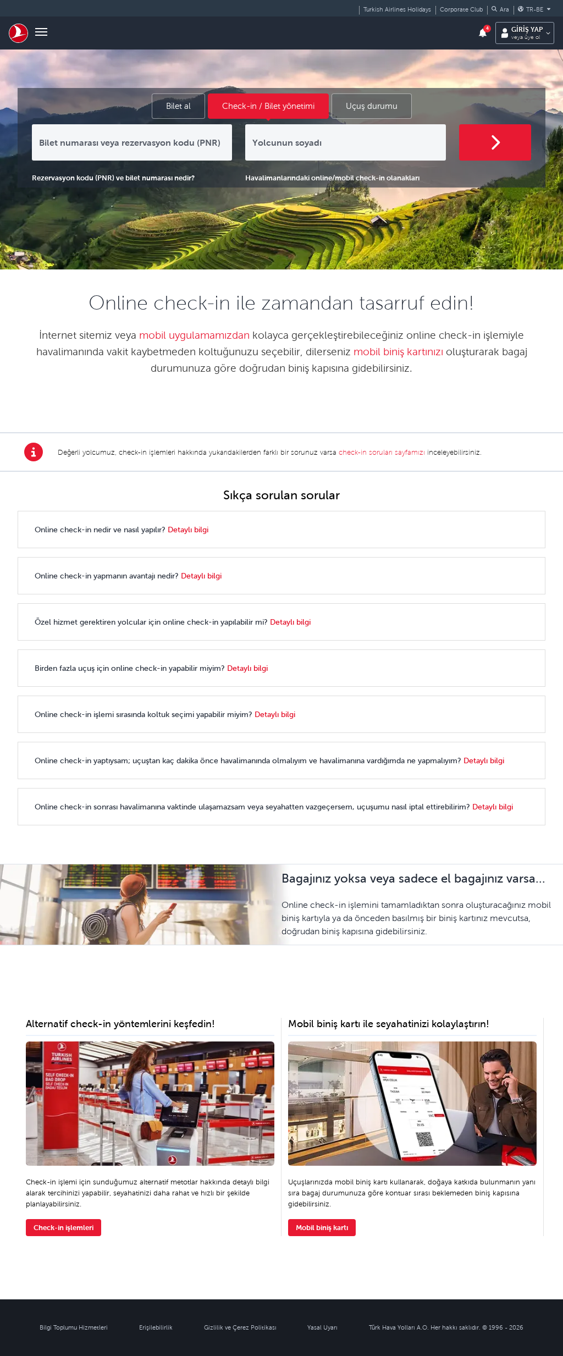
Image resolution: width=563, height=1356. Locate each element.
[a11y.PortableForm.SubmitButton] (495, 142)
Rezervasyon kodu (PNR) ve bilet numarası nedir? (113, 178)
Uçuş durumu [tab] (372, 106)
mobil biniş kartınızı (398, 351)
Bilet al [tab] (178, 106)
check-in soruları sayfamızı (382, 452)
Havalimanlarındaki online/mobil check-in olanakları (332, 178)
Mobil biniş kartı (322, 1227)
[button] (500, 9)
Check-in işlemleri (63, 1227)
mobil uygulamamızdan (194, 335)
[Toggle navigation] (41, 33)
